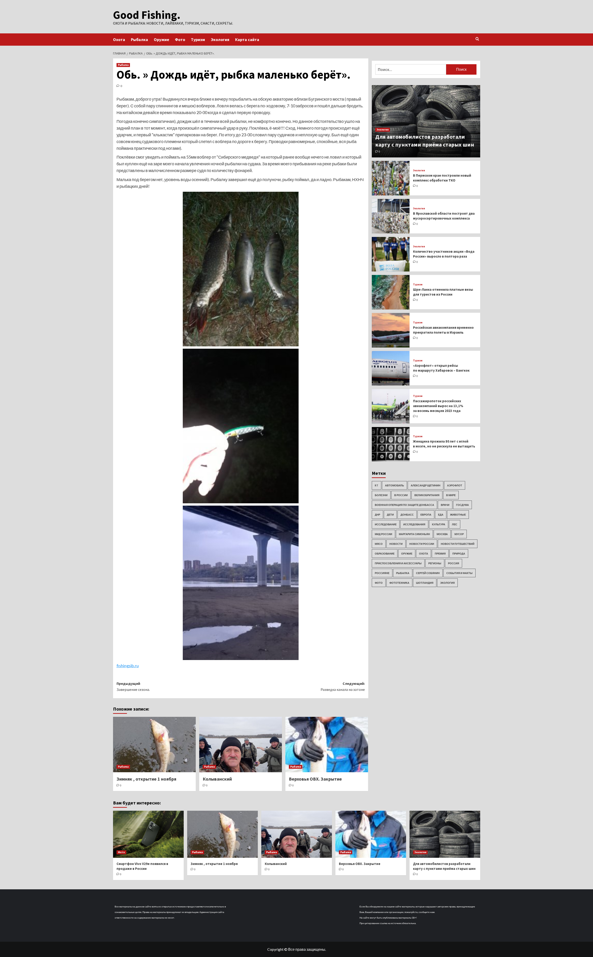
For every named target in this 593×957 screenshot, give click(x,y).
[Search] (477, 39)
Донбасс (407, 514)
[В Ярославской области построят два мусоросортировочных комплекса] (391, 216)
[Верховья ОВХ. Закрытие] (326, 744)
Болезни (381, 495)
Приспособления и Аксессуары (398, 563)
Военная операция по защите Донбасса (404, 504)
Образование (384, 553)
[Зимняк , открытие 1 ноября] (154, 744)
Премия (440, 553)
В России (401, 495)
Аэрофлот (454, 485)
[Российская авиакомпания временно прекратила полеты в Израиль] (391, 330)
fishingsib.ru (128, 665)
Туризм (198, 39)
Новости (396, 543)
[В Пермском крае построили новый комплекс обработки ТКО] (391, 178)
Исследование (386, 524)
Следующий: (343, 686)
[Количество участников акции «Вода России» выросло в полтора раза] (391, 254)
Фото (180, 39)
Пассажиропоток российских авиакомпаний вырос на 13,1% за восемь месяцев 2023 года (438, 406)
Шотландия (424, 582)
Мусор (459, 534)
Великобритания (426, 495)
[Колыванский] (240, 744)
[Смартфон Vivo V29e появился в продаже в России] (148, 834)
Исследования (414, 524)
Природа (458, 553)
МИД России (383, 534)
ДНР (377, 514)
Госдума (462, 504)
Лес (454, 524)
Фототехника (399, 582)
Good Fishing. (146, 15)
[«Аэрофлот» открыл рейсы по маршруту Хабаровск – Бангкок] (391, 368)
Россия (453, 563)
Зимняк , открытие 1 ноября (146, 779)
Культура (438, 524)
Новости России (421, 543)
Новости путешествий (457, 543)
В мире (451, 495)
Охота (119, 39)
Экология (220, 39)
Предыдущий (133, 686)
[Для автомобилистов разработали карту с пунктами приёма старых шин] (426, 121)
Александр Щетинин (425, 485)
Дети (390, 514)
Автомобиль (394, 485)
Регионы (434, 563)
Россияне (382, 572)
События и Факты (459, 572)
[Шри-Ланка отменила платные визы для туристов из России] (391, 292)
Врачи (445, 504)
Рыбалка (139, 39)
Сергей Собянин (428, 572)
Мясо (379, 543)
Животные (458, 514)
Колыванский (217, 779)
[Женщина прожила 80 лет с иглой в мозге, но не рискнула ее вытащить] (391, 444)
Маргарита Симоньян (414, 534)
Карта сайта (247, 39)
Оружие (161, 39)
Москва (442, 534)
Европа (425, 514)
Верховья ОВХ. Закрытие (315, 779)
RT (376, 485)
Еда (440, 514)
